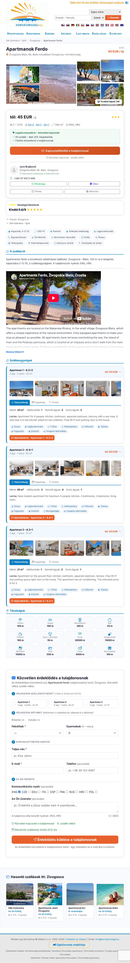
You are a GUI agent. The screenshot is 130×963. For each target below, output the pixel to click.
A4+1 (39, 124)
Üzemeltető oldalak (15, 951)
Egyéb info (116, 33)
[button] (65, 208)
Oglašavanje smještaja (70, 944)
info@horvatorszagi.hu (107, 939)
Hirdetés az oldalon (76, 939)
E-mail (17, 763)
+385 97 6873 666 (24, 178)
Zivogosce (35, 40)
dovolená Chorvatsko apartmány (67, 951)
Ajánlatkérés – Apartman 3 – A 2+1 (33, 600)
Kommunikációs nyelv (32, 786)
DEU (35, 792)
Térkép (38, 191)
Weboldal (93, 191)
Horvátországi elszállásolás (37, 951)
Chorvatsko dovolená (94, 951)
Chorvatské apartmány (88, 958)
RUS (72, 792)
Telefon (78, 763)
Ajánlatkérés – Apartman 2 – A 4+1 (33, 517)
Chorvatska (65, 954)
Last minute (82, 33)
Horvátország (15, 33)
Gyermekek (79, 726)
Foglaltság (40, 402)
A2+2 (31, 124)
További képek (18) (110, 101)
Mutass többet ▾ (15, 352)
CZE (25, 792)
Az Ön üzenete (28, 798)
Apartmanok (33, 33)
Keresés (114, 17)
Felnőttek (19, 726)
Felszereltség (21, 402)
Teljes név (19, 749)
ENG (15, 792)
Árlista (55, 402)
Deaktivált (35, 958)
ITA (44, 792)
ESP (53, 792)
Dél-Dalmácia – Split (16, 40)
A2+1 (46, 124)
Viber (95, 184)
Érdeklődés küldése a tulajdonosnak (67, 840)
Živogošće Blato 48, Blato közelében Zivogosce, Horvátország (45, 54)
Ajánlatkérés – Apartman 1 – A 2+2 (33, 437)
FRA (63, 792)
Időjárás (66, 33)
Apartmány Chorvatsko (66, 958)
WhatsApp (39, 184)
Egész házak (99, 33)
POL (92, 792)
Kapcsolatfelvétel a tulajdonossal (67, 150)
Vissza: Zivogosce (19, 219)
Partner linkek (48, 958)
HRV (82, 792)
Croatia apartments (114, 951)
